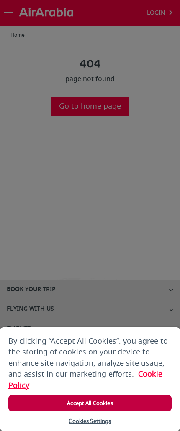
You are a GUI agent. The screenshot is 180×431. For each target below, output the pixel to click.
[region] (90, 379)
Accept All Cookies (90, 403)
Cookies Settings (90, 421)
